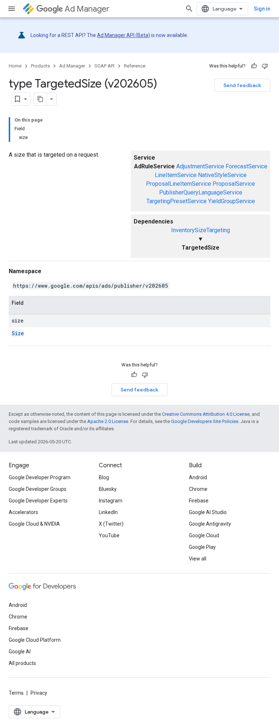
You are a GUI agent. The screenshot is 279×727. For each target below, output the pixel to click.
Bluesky (108, 489)
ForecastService (246, 166)
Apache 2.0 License (107, 421)
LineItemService (176, 175)
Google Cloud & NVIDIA (34, 524)
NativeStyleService (222, 175)
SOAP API (104, 66)
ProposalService (234, 183)
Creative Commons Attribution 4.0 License (206, 414)
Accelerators (23, 512)
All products (22, 663)
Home (15, 66)
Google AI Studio (208, 512)
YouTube (109, 535)
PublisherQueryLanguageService (200, 192)
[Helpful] (253, 66)
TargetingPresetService (176, 201)
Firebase (199, 501)
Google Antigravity (210, 524)
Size (18, 333)
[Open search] (189, 8)
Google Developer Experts (38, 501)
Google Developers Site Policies (204, 421)
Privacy (39, 693)
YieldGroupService (231, 201)
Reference (134, 66)
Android (198, 477)
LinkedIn (108, 512)
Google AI (20, 651)
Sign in (262, 9)
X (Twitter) (111, 524)
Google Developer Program (39, 477)
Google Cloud (204, 535)
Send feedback (242, 85)
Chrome (198, 489)
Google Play (202, 547)
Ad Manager (87, 9)
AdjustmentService (200, 166)
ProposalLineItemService (178, 183)
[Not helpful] (264, 66)
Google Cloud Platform (35, 640)
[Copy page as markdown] (40, 99)
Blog (104, 477)
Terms (16, 693)
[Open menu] (11, 8)
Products (40, 66)
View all (197, 559)
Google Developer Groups (37, 489)
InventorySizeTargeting (200, 230)
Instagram (110, 501)
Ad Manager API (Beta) (123, 35)
